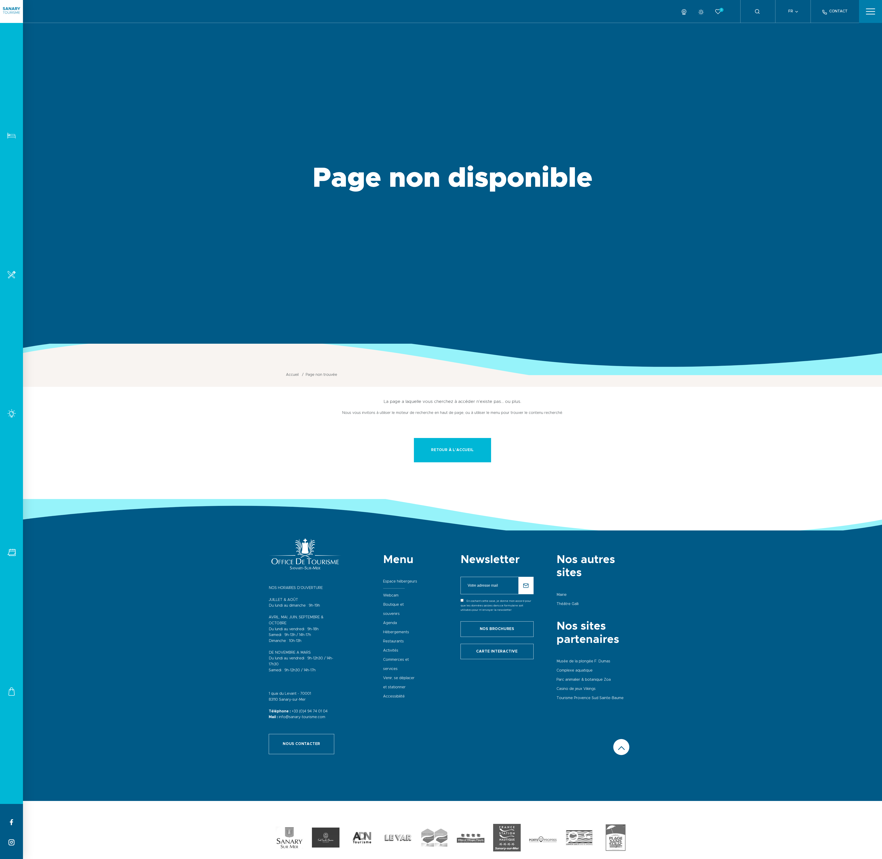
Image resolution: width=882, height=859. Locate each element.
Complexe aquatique (575, 670)
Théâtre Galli (568, 604)
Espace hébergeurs (400, 581)
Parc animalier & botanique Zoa (584, 679)
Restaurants (11, 275)
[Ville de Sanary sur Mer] (289, 838)
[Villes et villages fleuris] (470, 839)
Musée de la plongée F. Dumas (583, 661)
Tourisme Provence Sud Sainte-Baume (590, 698)
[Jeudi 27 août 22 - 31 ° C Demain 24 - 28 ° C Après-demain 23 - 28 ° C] (702, 11)
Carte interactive (497, 651)
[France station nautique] (507, 838)
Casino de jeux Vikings (576, 689)
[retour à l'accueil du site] (11, 11)
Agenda (390, 623)
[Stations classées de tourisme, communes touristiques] (434, 839)
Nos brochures (497, 629)
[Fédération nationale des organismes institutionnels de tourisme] (362, 839)
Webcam (391, 595)
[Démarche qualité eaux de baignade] (579, 839)
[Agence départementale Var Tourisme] (398, 838)
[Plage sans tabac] (615, 838)
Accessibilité (394, 696)
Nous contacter (301, 744)
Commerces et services (11, 691)
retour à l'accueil (452, 450)
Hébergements (11, 135)
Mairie (562, 595)
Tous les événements (11, 552)
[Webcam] (685, 11)
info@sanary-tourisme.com (302, 717)
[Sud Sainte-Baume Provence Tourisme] (325, 839)
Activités (11, 413)
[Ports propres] (543, 838)
